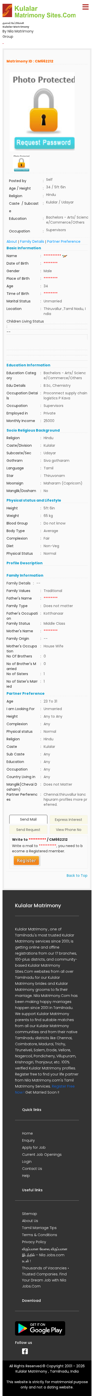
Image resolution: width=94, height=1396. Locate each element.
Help (26, 1175)
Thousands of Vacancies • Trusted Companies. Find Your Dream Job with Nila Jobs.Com (45, 1277)
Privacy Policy (34, 1241)
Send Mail (28, 819)
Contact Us (32, 1168)
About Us (30, 1220)
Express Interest (68, 819)
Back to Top (77, 875)
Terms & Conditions (39, 1234)
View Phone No (68, 829)
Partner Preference (63, 241)
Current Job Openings (42, 1154)
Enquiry (28, 1140)
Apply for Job (34, 1147)
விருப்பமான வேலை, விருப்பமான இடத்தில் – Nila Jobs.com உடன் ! (44, 1255)
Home (27, 1133)
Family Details (32, 241)
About (12, 241)
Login (27, 1161)
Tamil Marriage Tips (39, 1227)
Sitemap (29, 1213)
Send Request (28, 829)
